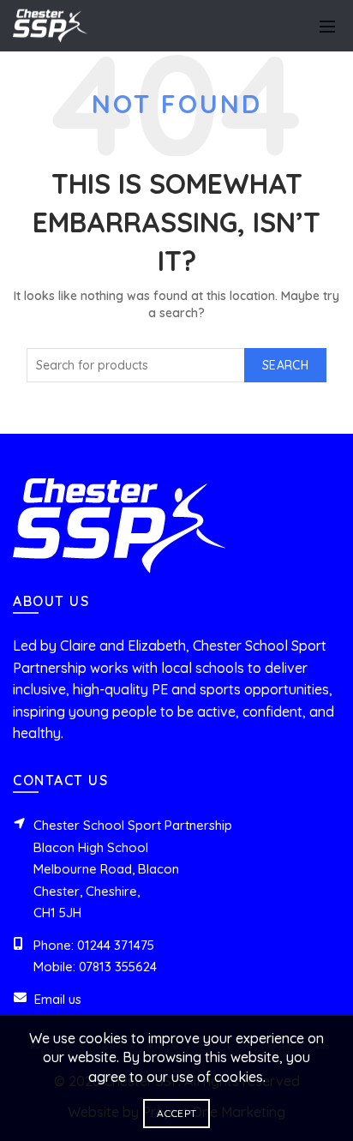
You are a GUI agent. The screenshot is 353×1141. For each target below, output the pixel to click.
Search (285, 365)
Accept (177, 1113)
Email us (57, 999)
